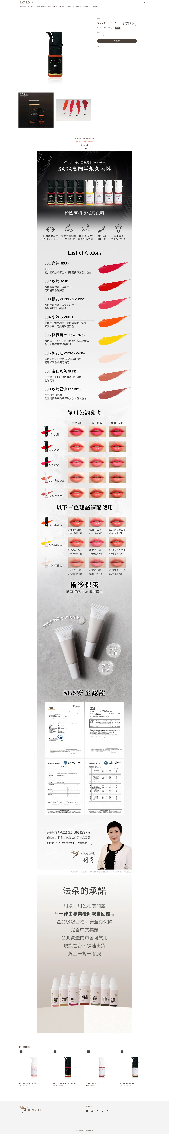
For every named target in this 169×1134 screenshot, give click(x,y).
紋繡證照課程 (52, 6)
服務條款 (78, 1130)
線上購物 (30, 6)
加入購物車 (117, 41)
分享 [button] (101, 46)
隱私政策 (84, 1130)
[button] (141, 2)
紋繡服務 (61, 6)
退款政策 (90, 1130)
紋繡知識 (78, 6)
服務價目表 (71, 6)
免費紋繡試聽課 (41, 6)
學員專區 (85, 6)
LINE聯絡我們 (96, 6)
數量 (98, 33)
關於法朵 (22, 6)
